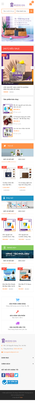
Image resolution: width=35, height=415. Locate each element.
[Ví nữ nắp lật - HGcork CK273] (26, 173)
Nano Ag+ (11, 248)
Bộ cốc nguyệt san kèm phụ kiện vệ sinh (22, 106)
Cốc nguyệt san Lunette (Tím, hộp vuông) (24, 236)
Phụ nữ (9, 198)
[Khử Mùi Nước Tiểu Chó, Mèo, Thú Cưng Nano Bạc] (26, 274)
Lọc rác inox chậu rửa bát (22, 128)
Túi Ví (10, 146)
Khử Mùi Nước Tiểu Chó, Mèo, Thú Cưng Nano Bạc (25, 286)
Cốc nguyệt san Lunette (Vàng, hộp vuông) (9, 236)
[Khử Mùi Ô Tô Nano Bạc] (10, 274)
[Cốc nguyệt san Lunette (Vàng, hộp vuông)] (10, 225)
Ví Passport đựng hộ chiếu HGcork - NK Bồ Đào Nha (22, 117)
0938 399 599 (18, 348)
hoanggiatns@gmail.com (11, 352)
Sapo (21, 397)
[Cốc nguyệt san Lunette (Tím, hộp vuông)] (26, 225)
